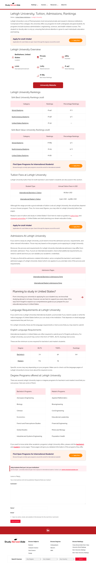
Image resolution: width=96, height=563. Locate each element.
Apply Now (76, 40)
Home (12, 17)
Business (30, 545)
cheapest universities (18, 218)
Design (30, 553)
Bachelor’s (20, 354)
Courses (43, 5)
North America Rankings (20, 117)
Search (81, 559)
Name (12, 508)
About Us (64, 5)
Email (12, 512)
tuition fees (74, 216)
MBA (51, 550)
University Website (48, 85)
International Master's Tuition (30, 199)
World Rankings (17, 110)
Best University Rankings (79, 550)
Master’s (20, 361)
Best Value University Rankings (81, 552)
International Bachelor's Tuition (30, 193)
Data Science (32, 550)
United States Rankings (20, 123)
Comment (13, 483)
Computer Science (33, 547)
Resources (54, 5)
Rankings (33, 5)
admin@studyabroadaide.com (70, 469)
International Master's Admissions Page (48, 283)
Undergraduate (54, 545)
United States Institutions (23, 17)
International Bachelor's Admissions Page (48, 277)
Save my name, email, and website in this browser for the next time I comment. (35, 517)
